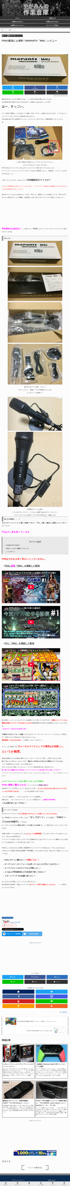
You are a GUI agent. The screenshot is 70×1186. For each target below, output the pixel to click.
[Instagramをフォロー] (51, 996)
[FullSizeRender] (35, 265)
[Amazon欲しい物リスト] (18, 1006)
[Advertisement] (35, 48)
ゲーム (5, 35)
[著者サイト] (18, 992)
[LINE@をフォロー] (51, 1001)
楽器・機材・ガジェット (16, 35)
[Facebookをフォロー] (18, 996)
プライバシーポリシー (18, 1180)
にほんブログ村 (15, 922)
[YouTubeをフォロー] (18, 1001)
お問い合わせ (52, 1180)
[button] (64, 560)
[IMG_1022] (35, 159)
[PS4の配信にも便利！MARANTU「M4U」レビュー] (42, 647)
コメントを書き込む (35, 1167)
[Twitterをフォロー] (51, 992)
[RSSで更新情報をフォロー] (51, 1006)
